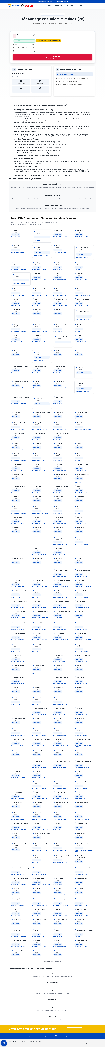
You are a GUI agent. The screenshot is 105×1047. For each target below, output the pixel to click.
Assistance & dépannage (54, 5)
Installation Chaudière (52, 195)
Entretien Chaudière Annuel (52, 205)
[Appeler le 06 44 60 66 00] (4, 1043)
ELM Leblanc (48, 27)
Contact (80, 5)
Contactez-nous (74, 1029)
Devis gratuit (70, 5)
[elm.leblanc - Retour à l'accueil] (20, 5)
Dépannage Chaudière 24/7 (52, 184)
